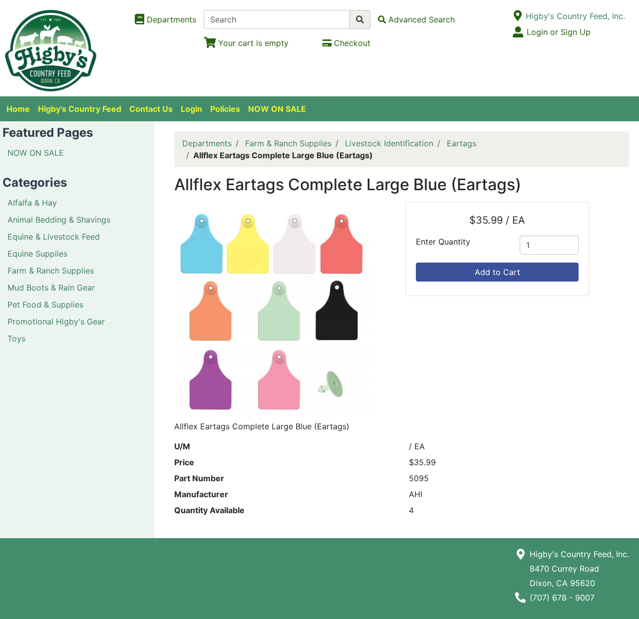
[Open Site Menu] (517, 16)
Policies (225, 109)
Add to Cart (497, 272)
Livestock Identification (389, 143)
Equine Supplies (37, 254)
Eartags (461, 143)
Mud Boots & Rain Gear (51, 288)
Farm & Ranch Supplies (50, 271)
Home (18, 109)
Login (191, 109)
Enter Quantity (443, 242)
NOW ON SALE (277, 109)
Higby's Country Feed (79, 109)
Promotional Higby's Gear (56, 321)
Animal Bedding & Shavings (58, 220)
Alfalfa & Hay (32, 203)
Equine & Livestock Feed (53, 237)
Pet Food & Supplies (45, 305)
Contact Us (151, 109)
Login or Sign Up (559, 32)
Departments (207, 143)
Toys (16, 338)
